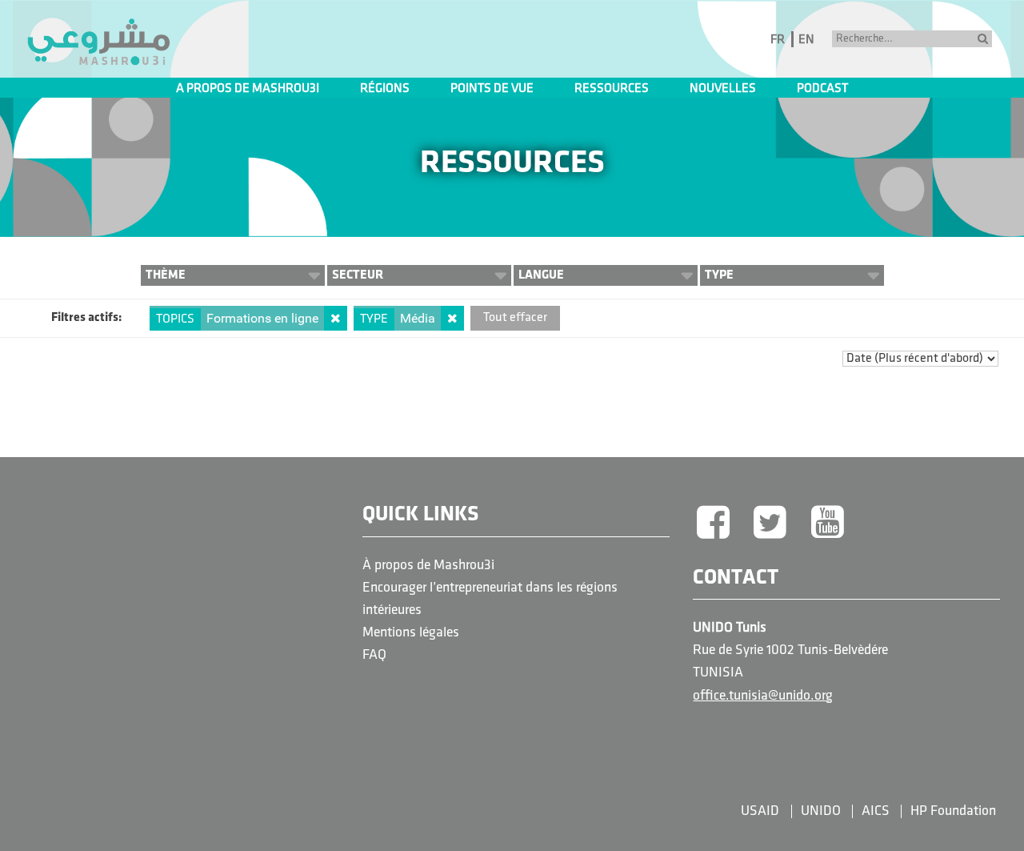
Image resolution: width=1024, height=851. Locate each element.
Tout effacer (515, 317)
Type (719, 275)
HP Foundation (953, 811)
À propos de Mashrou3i (428, 565)
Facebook (713, 524)
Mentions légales (410, 633)
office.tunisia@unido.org (763, 696)
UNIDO (821, 811)
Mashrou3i (98, 42)
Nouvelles (723, 88)
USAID (760, 811)
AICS (876, 811)
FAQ (374, 655)
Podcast (822, 88)
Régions (385, 88)
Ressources (611, 88)
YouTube (828, 524)
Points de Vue (492, 88)
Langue (541, 275)
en (806, 40)
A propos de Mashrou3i (247, 88)
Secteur (357, 275)
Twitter (770, 524)
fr (777, 40)
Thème (166, 275)
